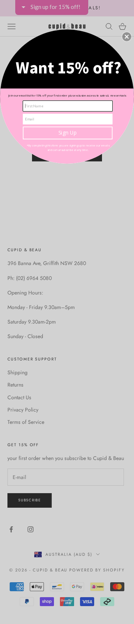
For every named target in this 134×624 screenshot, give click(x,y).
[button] (126, 36)
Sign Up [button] (67, 132)
